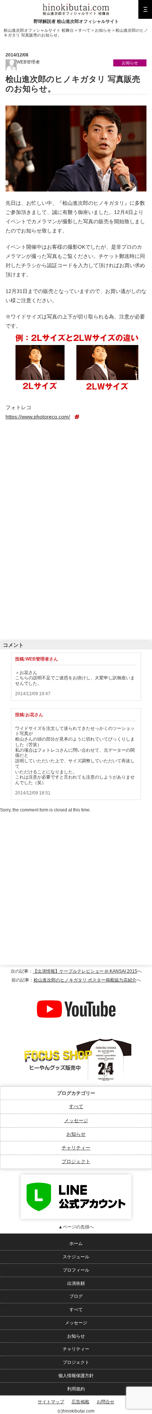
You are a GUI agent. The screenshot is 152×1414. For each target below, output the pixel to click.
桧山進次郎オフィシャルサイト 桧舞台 (39, 30)
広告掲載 (80, 1401)
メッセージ (76, 1120)
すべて (76, 1106)
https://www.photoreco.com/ (38, 417)
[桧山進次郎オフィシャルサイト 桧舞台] (76, 6)
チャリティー (76, 1148)
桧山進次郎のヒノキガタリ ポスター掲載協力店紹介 (85, 980)
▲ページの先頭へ (76, 1227)
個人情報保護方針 (76, 1375)
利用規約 (76, 1388)
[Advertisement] (61, 475)
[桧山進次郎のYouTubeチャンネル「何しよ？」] (76, 989)
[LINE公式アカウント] (76, 1177)
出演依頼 (76, 1283)
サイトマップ (51, 1401)
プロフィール (76, 1270)
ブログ (76, 1296)
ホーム (76, 1243)
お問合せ (105, 1401)
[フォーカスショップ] (76, 1039)
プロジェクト (76, 1161)
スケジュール (76, 1256)
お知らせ (76, 1134)
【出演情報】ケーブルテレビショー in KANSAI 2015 (85, 971)
